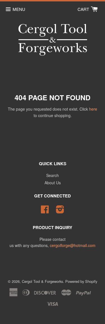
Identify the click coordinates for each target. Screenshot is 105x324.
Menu (19, 9)
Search (52, 175)
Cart (84, 9)
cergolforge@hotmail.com (72, 245)
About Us (53, 182)
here (93, 109)
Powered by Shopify (81, 281)
